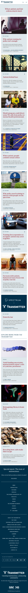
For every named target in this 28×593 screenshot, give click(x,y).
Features (14, 489)
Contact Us (14, 549)
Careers (14, 533)
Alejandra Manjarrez (10, 422)
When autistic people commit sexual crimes (11, 157)
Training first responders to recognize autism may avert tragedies (13, 237)
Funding (5, 359)
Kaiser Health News (15, 128)
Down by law (8, 317)
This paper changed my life (14, 494)
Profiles (14, 492)
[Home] (14, 572)
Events (14, 505)
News (14, 485)
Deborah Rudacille (9, 327)
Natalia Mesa (7, 460)
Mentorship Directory (14, 529)
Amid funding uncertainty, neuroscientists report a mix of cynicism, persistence (13, 364)
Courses (14, 508)
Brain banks (5, 404)
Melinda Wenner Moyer (10, 166)
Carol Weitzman (16, 249)
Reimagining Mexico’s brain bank (13, 408)
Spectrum (6, 36)
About (14, 517)
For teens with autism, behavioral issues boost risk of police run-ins (13, 278)
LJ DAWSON (7, 128)
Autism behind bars (10, 77)
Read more (14, 478)
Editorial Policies (14, 540)
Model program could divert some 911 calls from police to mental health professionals (14, 115)
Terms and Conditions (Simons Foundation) (14, 538)
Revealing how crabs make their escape (13, 451)
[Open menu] (26, 2)
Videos (14, 499)
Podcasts (14, 496)
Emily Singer (7, 379)
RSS (14, 536)
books (14, 503)
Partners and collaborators (14, 522)
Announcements (14, 531)
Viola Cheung (7, 249)
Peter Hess (7, 86)
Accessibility (14, 547)
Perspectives (14, 487)
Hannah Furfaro (8, 207)
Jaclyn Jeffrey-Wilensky (17, 50)
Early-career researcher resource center (14, 527)
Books (14, 501)
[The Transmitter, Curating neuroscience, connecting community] (7, 2)
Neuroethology (6, 446)
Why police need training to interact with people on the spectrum (13, 195)
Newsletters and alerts (14, 524)
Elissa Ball (7, 50)
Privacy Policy (14, 545)
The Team (14, 520)
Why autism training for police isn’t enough (12, 40)
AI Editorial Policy (14, 543)
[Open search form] (23, 2)
